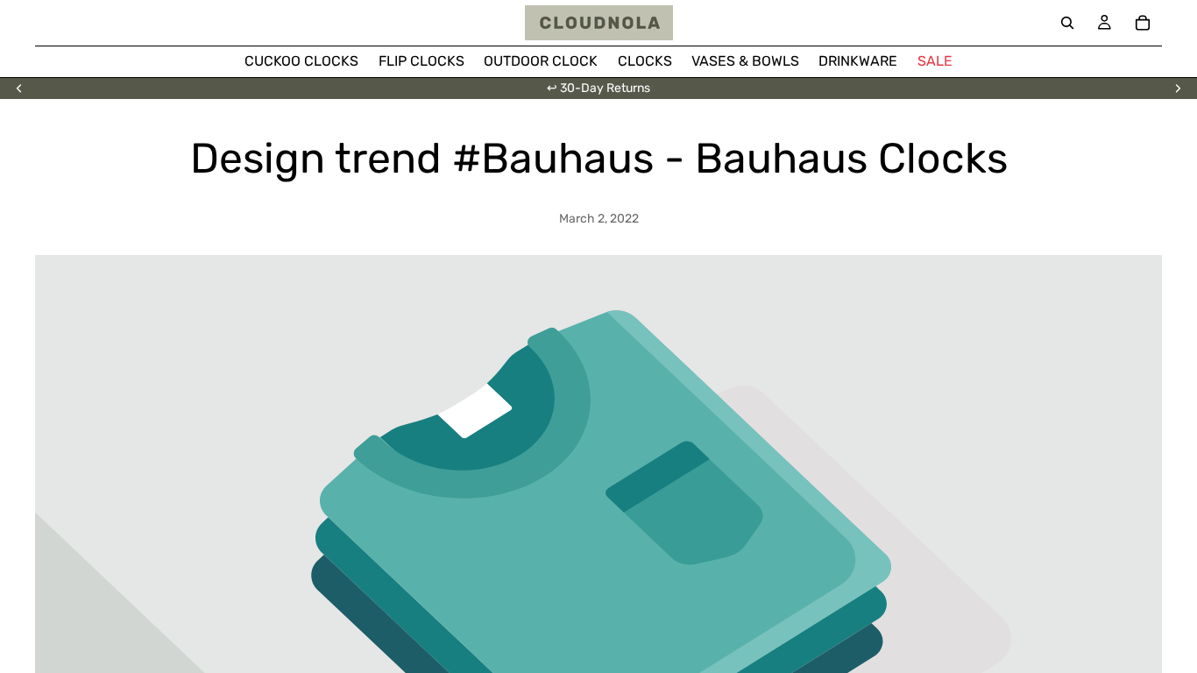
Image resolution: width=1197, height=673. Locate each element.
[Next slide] (1177, 88)
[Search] (1067, 23)
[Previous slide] (19, 88)
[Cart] (1142, 23)
